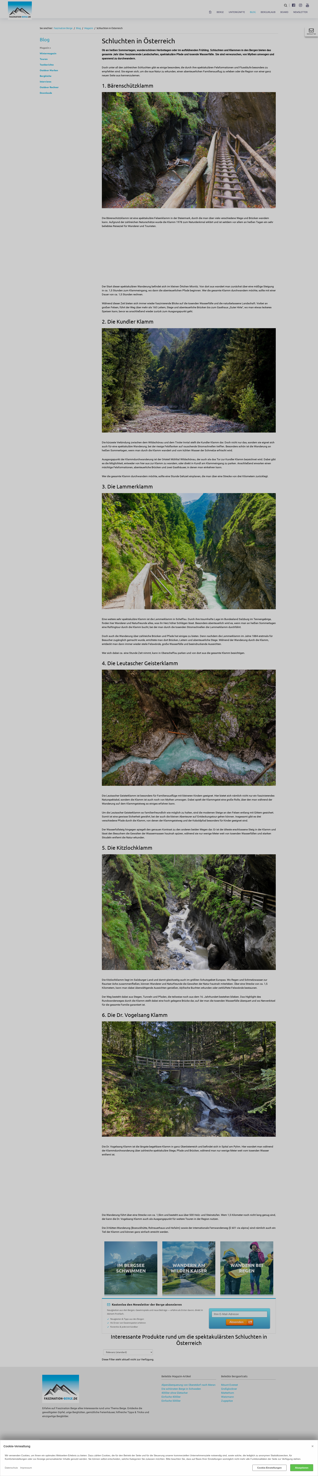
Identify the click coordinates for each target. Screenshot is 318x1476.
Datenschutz (11, 1467)
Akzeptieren (301, 1467)
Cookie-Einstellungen (269, 1467)
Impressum (26, 1467)
